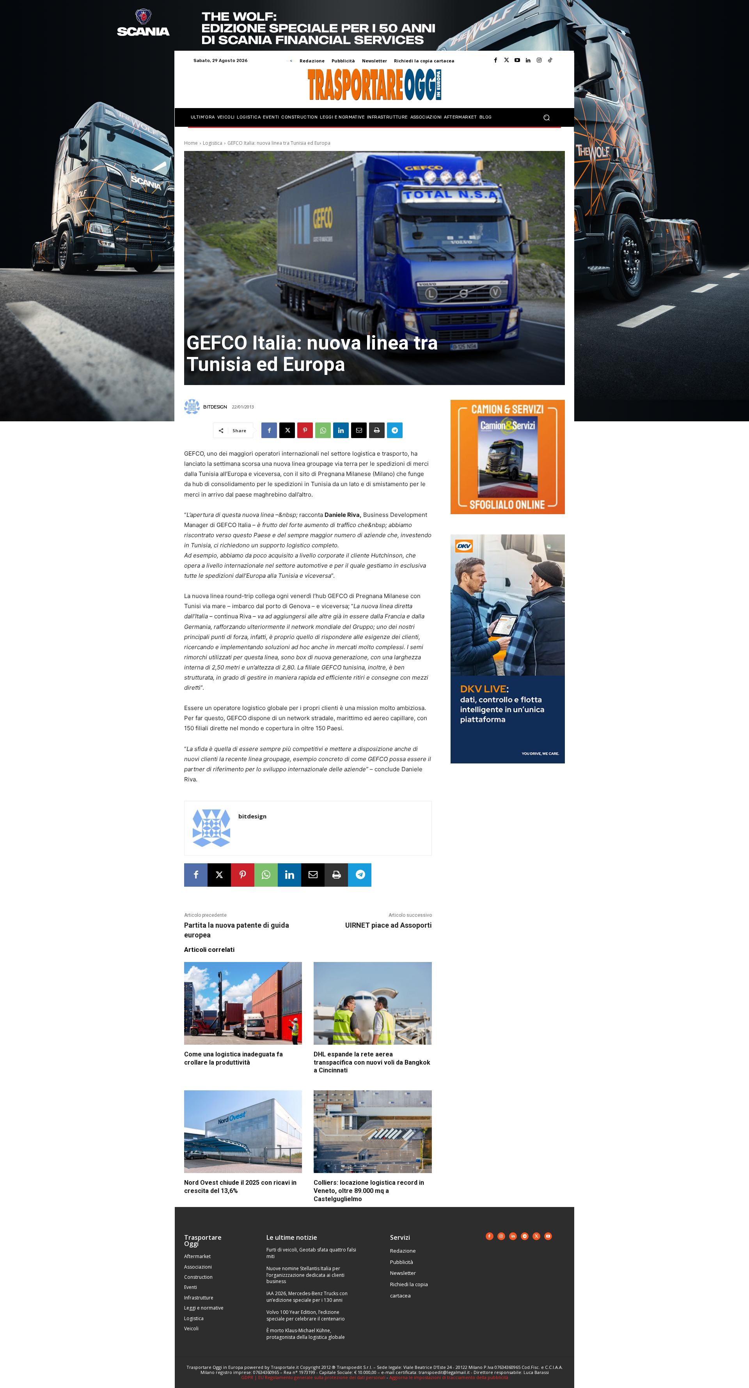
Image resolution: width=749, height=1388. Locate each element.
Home (191, 143)
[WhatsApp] (323, 430)
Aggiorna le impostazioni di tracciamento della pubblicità (448, 1377)
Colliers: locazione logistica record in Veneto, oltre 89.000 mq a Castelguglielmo (369, 1191)
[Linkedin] (528, 60)
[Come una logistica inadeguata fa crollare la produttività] (243, 1003)
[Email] (359, 430)
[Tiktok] (550, 60)
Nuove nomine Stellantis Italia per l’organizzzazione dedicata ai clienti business (305, 1275)
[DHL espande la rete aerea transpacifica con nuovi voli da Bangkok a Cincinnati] (372, 1003)
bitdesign (215, 407)
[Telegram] (395, 430)
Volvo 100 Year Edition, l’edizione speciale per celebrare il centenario (305, 1315)
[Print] (377, 430)
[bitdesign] (193, 407)
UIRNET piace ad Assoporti (388, 925)
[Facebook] (495, 60)
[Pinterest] (305, 430)
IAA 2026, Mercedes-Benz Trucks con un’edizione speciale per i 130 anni (307, 1296)
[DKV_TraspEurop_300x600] (508, 769)
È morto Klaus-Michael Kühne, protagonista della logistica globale (305, 1333)
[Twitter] (506, 60)
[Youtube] (517, 60)
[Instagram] (539, 60)
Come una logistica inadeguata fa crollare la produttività (233, 1058)
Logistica (212, 143)
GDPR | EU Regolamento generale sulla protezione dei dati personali (313, 1377)
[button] (546, 117)
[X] (287, 430)
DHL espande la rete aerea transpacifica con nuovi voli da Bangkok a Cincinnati (372, 1062)
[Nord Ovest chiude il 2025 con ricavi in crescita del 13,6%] (243, 1131)
